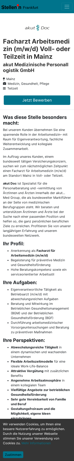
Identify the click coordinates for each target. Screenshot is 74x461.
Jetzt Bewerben (37, 100)
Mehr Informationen (36, 443)
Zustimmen (13, 455)
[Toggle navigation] (66, 7)
